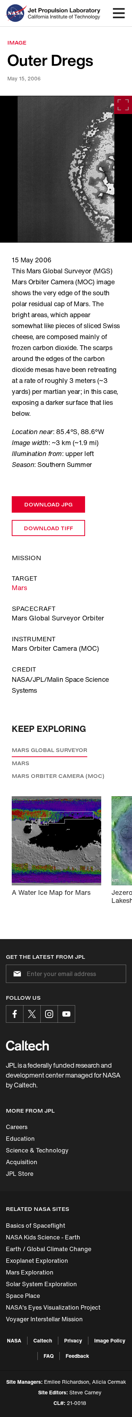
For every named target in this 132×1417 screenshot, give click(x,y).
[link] (66, 169)
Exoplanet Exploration (37, 1260)
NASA (14, 1340)
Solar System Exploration (41, 1284)
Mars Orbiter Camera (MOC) (58, 776)
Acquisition (21, 1162)
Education (20, 1138)
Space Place (23, 1295)
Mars (19, 587)
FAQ (49, 1356)
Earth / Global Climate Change (48, 1249)
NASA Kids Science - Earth (43, 1237)
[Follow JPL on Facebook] (14, 1014)
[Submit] (15, 974)
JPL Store (19, 1173)
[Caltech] (27, 1045)
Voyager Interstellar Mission (44, 1319)
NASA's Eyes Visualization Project (53, 1307)
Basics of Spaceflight (35, 1225)
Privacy (73, 1340)
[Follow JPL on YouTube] (66, 1014)
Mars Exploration (30, 1272)
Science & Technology (37, 1150)
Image (16, 42)
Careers (16, 1126)
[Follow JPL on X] (32, 1014)
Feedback (77, 1356)
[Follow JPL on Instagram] (49, 1014)
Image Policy (109, 1340)
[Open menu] (119, 13)
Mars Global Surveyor (49, 750)
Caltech (42, 1340)
